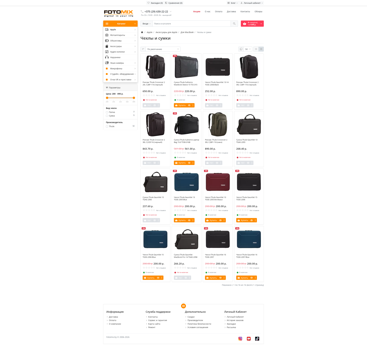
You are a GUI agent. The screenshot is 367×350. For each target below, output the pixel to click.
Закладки (231, 323)
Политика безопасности (199, 323)
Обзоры (258, 11)
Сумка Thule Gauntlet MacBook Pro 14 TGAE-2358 (185, 255)
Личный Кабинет (235, 316)
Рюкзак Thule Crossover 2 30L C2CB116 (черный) (154, 141)
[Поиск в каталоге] (234, 24)
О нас (207, 11)
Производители (195, 320)
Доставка (231, 11)
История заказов (235, 320)
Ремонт (151, 327)
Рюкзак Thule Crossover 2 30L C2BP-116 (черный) (247, 83)
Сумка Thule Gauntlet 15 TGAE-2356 (153, 198)
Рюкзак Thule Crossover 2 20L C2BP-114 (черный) (154, 83)
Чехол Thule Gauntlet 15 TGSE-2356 (246, 198)
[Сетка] (261, 49)
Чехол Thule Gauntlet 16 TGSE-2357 (215, 255)
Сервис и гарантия (157, 320)
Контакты (245, 11)
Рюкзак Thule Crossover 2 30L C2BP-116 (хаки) (216, 141)
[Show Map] (183, 306)
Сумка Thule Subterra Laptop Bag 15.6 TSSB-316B (186, 141)
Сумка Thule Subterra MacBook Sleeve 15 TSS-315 (185, 83)
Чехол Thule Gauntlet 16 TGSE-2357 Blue (246, 255)
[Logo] (119, 13)
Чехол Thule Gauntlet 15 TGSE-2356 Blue (153, 255)
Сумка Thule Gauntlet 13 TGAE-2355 (246, 141)
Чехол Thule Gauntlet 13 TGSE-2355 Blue (184, 198)
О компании (115, 323)
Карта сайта (154, 323)
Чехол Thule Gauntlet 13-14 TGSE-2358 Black (217, 83)
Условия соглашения (198, 327)
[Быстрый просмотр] (155, 105)
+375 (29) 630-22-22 (156, 11)
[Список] (256, 49)
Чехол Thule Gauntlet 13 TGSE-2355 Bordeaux (215, 198)
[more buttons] (158, 105)
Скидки (191, 316)
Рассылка (231, 327)
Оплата (218, 11)
